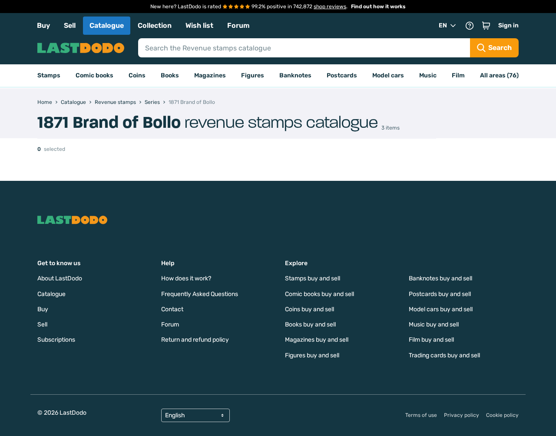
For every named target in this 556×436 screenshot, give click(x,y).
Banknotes (295, 75)
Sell (70, 25)
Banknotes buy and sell (440, 278)
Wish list (199, 25)
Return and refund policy (195, 339)
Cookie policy (502, 415)
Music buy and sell (434, 324)
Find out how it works (378, 6)
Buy (43, 25)
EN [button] (443, 25)
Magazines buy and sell (316, 339)
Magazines (210, 75)
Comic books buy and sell (319, 294)
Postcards (342, 75)
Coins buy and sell (309, 309)
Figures (252, 75)
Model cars (388, 75)
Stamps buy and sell (312, 278)
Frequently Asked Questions (199, 294)
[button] (486, 25)
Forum (238, 25)
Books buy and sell (310, 324)
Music (428, 75)
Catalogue (106, 25)
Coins (137, 75)
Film (458, 75)
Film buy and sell (431, 339)
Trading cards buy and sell (444, 355)
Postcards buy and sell (440, 294)
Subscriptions (56, 339)
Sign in (508, 25)
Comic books (94, 75)
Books (170, 75)
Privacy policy (461, 415)
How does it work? (186, 278)
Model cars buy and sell (441, 309)
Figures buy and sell (312, 355)
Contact (172, 309)
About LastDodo (59, 278)
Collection (155, 25)
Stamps (48, 75)
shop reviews (330, 6)
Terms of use (421, 415)
